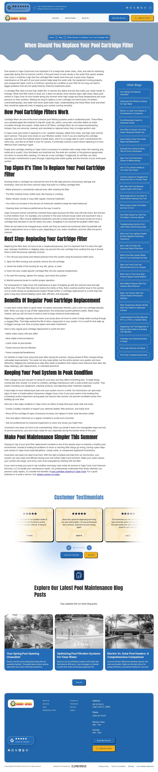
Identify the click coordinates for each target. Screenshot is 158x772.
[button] (56, 18)
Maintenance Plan (49, 710)
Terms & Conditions (118, 766)
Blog (44, 707)
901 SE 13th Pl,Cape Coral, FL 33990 (101, 705)
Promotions (74, 704)
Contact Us (74, 701)
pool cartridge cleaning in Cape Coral (68, 471)
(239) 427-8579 (99, 716)
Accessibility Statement (145, 766)
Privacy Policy (104, 766)
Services (46, 704)
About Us (46, 701)
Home (51, 37)
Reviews (73, 707)
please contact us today (48, 474)
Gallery (72, 710)
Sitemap (131, 766)
